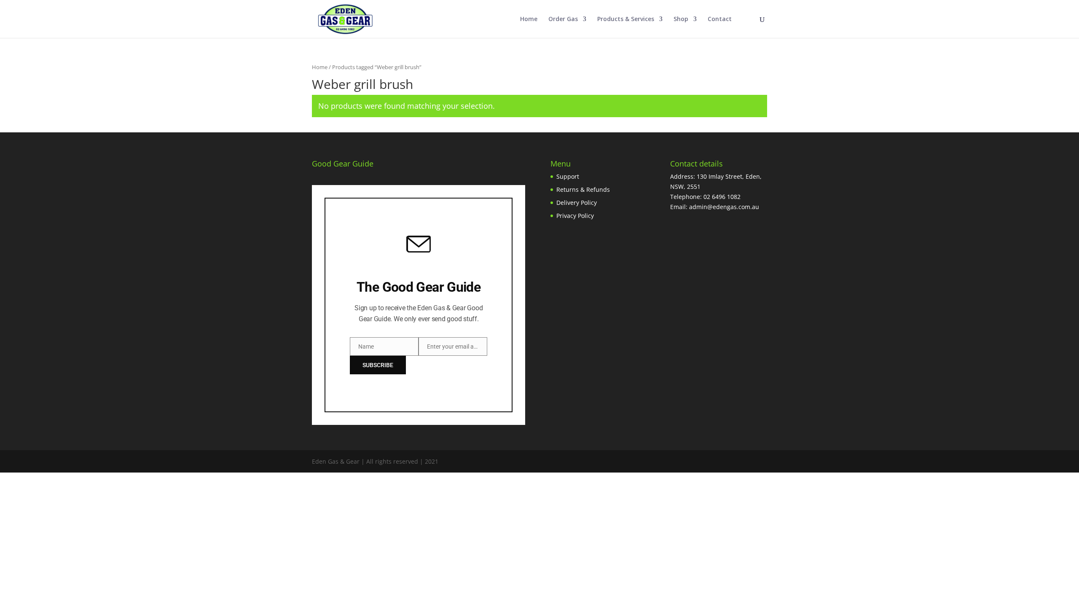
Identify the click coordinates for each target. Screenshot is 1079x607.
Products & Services (625, 19)
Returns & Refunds (583, 189)
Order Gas (563, 19)
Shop (681, 19)
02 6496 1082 (722, 197)
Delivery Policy (576, 203)
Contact (720, 19)
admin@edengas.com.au (724, 207)
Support (567, 176)
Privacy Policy (575, 216)
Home (528, 19)
